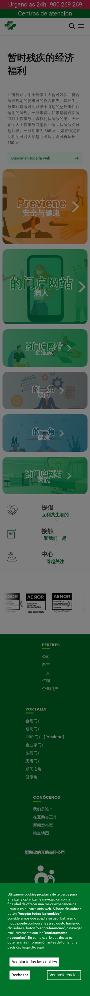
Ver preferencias (64, 975)
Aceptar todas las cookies (34, 962)
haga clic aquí (33, 947)
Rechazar (20, 974)
